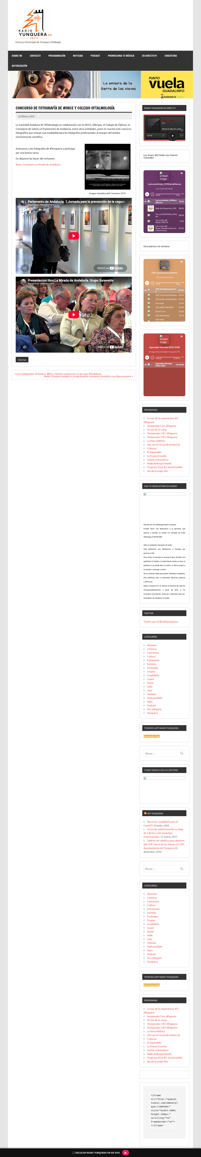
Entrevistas (153, 660)
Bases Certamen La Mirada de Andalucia (38, 164)
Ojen (149, 701)
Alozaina (152, 645)
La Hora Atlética (156, 440)
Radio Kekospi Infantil (159, 463)
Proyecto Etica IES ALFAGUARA (164, 467)
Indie (150, 686)
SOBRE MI (17, 55)
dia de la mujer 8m (157, 470)
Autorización (19, 65)
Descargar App (152, 736)
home (150, 682)
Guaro (150, 678)
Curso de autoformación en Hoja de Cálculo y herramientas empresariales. (163, 832)
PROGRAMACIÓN (56, 55)
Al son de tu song (156, 429)
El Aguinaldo (154, 452)
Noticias (22, 359)
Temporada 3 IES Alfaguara (162, 436)
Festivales (152, 667)
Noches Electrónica (157, 459)
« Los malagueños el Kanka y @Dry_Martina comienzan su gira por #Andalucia (57, 373)
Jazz (149, 690)
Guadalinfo (153, 675)
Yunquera (152, 712)
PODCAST (95, 55)
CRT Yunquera (155, 813)
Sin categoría (154, 709)
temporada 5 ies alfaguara (161, 425)
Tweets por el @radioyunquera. (161, 621)
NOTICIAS (78, 55)
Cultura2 (152, 448)
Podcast (151, 705)
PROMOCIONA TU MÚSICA (121, 55)
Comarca (152, 648)
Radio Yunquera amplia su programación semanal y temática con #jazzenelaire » (88, 376)
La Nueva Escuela (156, 455)
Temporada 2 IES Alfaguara (162, 433)
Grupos (151, 671)
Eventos (151, 663)
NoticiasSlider (155, 697)
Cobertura (171, 55)
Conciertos (153, 652)
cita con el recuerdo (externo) (163, 444)
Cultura (151, 656)
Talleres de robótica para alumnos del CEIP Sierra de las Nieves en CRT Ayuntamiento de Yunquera (164, 844)
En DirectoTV (149, 55)
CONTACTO (35, 55)
